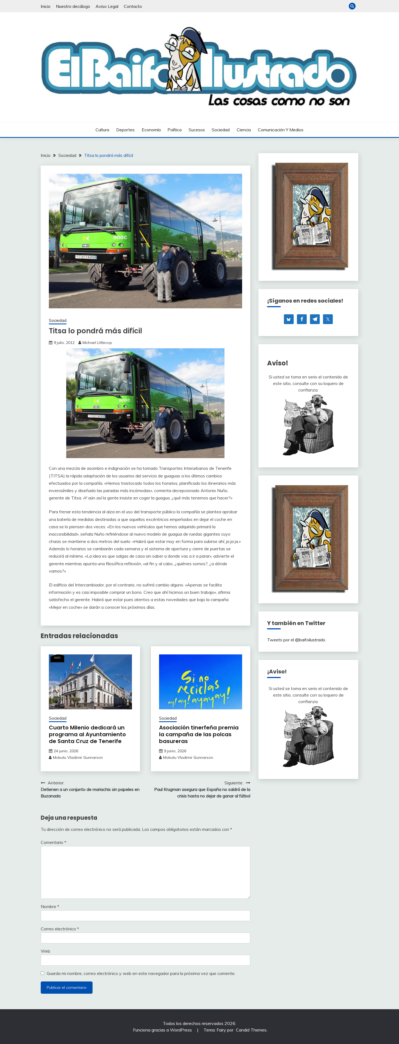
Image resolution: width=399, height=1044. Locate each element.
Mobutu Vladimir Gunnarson (78, 757)
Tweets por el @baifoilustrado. (296, 639)
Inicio (45, 6)
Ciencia (244, 129)
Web (45, 951)
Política (174, 129)
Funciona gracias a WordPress (163, 1030)
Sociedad (221, 129)
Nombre (50, 906)
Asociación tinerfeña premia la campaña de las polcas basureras (199, 734)
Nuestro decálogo (73, 6)
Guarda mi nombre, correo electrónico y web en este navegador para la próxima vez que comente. (141, 973)
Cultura (102, 129)
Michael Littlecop (97, 342)
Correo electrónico (60, 928)
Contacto (133, 6)
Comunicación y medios (280, 129)
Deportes (125, 129)
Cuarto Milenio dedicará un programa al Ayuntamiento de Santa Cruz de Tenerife (87, 734)
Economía (151, 129)
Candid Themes (251, 1030)
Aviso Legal (107, 6)
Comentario (53, 842)
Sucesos (197, 129)
